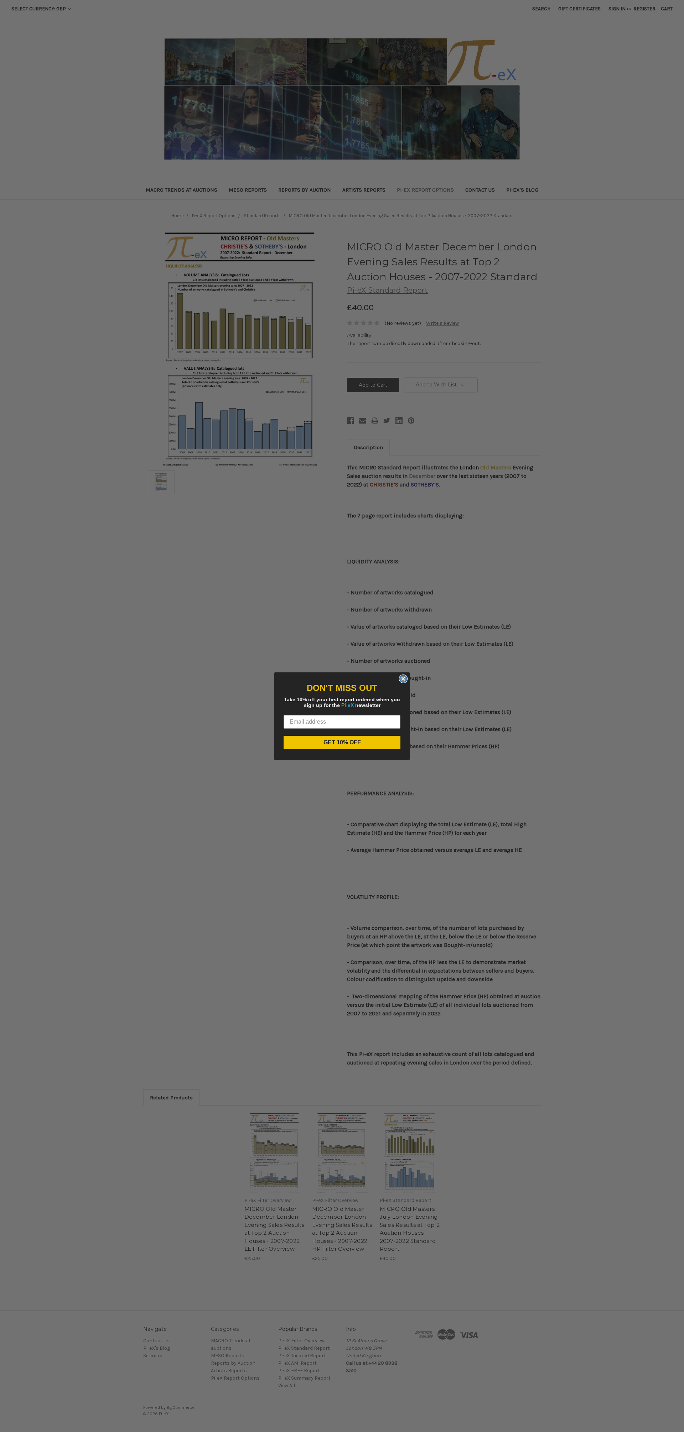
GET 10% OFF (342, 742)
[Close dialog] (403, 678)
